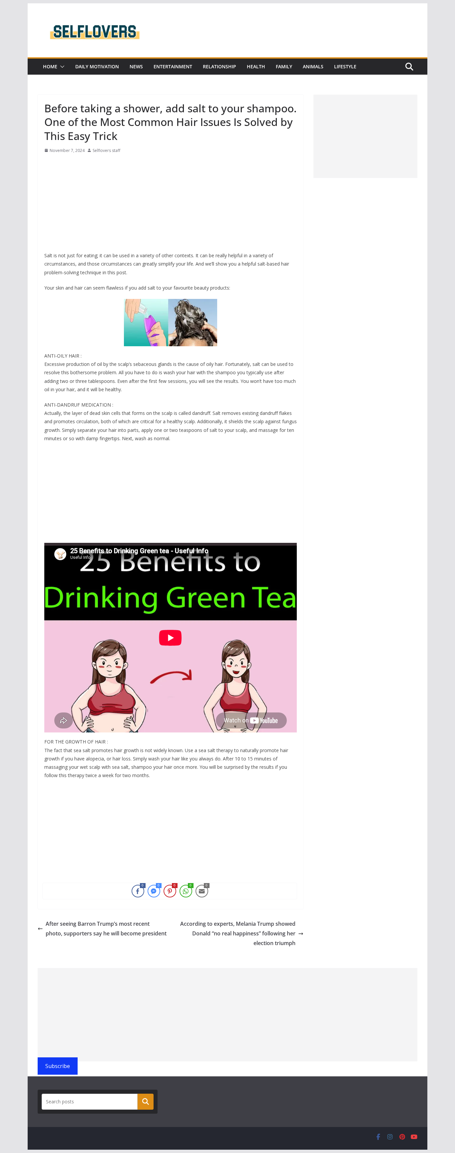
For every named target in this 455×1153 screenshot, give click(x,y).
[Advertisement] (170, 204)
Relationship (219, 66)
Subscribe (57, 1066)
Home (50, 66)
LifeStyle (345, 66)
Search (146, 1101)
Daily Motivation (97, 66)
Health (256, 66)
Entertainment (173, 66)
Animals (313, 66)
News (136, 66)
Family (284, 66)
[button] (61, 66)
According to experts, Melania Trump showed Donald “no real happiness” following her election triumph (237, 933)
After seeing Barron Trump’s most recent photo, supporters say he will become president (106, 928)
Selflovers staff (106, 150)
